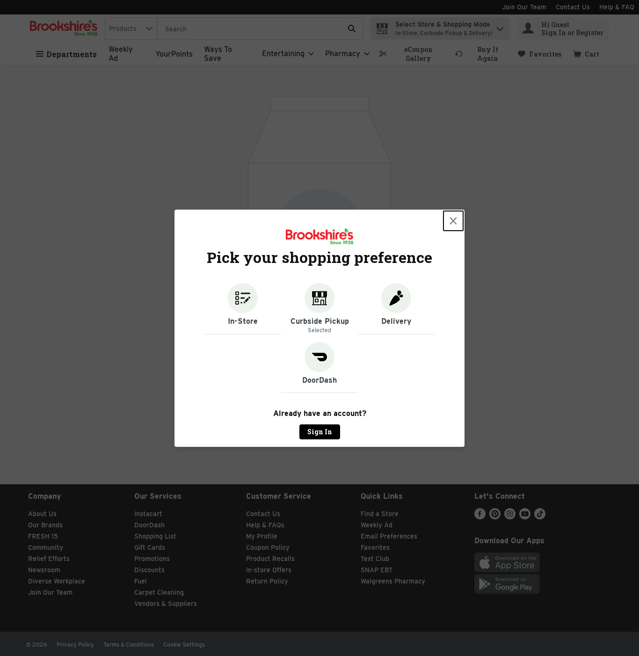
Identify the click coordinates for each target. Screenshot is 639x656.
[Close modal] (453, 221)
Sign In (319, 431)
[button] (242, 309)
